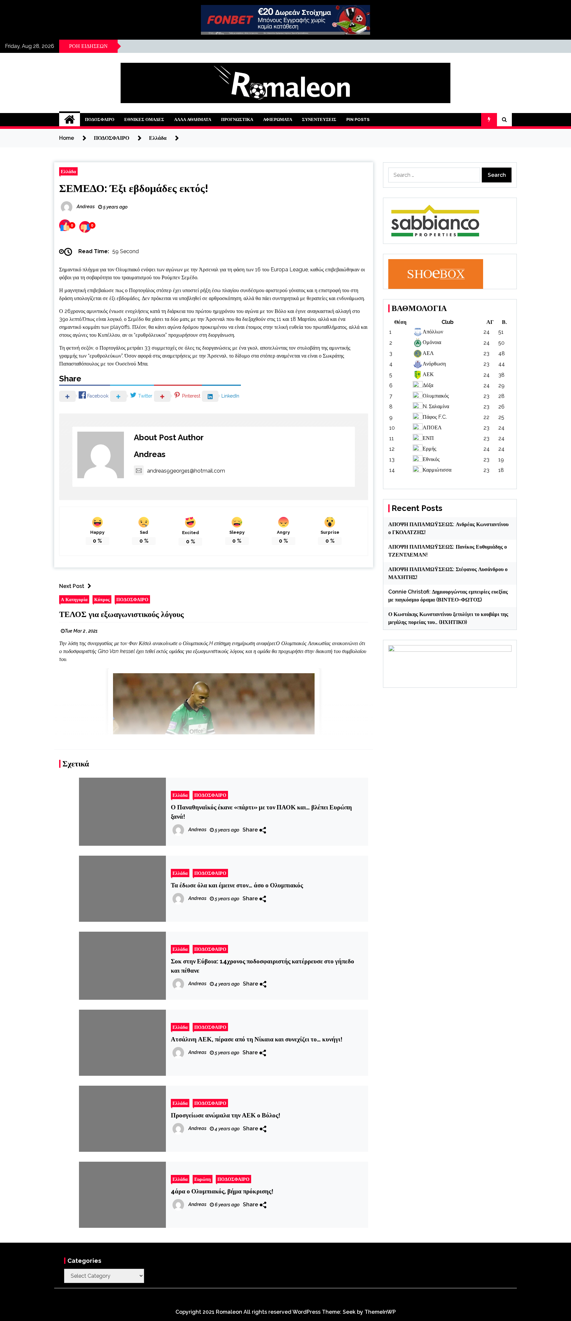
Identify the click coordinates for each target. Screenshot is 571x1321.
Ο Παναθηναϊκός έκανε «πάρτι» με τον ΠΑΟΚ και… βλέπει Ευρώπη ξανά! (261, 811)
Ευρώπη (202, 1179)
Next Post (71, 586)
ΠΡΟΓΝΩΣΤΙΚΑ (237, 119)
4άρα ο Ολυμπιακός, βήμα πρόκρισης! (222, 1191)
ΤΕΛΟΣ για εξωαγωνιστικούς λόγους (121, 614)
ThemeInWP (380, 1312)
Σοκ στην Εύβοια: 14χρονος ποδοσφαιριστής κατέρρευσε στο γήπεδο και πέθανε (262, 965)
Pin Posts (357, 119)
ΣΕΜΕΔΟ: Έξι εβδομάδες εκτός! (133, 188)
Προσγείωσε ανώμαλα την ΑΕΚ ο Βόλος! (225, 1115)
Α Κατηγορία (74, 599)
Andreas (150, 454)
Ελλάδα (68, 171)
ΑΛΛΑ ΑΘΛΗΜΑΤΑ (192, 119)
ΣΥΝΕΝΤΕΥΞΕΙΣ (319, 119)
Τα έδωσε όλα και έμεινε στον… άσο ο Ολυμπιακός (237, 885)
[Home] (69, 119)
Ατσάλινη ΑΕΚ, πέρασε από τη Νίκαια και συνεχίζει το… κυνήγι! (256, 1039)
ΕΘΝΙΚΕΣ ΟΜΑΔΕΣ (144, 119)
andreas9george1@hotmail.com (186, 471)
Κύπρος (102, 599)
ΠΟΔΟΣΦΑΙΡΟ (99, 119)
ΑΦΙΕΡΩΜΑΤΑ (277, 119)
